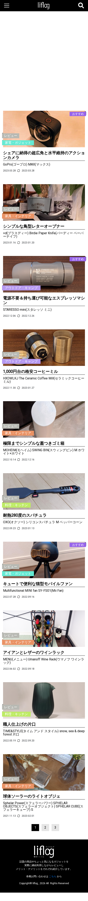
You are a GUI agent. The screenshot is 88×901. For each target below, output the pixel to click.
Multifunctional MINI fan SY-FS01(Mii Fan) (33, 591)
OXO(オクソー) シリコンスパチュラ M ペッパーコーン (42, 522)
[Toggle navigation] (6, 6)
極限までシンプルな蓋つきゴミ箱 (33, 443)
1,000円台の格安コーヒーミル (30, 371)
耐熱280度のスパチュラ (25, 515)
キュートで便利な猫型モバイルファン (38, 583)
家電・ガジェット (18, 143)
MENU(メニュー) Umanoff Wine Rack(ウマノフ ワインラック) (43, 661)
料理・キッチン (16, 505)
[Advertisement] (44, 48)
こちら (52, 876)
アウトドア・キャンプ (21, 288)
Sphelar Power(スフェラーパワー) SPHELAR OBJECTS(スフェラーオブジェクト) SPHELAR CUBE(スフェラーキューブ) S (43, 806)
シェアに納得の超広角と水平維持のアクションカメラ (44, 155)
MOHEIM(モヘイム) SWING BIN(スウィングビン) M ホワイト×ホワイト (44, 451)
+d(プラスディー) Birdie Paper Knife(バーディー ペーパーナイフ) (43, 234)
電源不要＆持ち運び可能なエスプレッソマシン (44, 300)
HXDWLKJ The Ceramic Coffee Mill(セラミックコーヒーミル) (43, 380)
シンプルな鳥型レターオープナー (33, 226)
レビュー (10, 136)
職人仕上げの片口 (19, 724)
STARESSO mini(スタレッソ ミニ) (27, 310)
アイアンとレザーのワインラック (33, 652)
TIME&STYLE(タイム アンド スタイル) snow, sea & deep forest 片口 (44, 732)
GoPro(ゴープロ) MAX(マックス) (26, 164)
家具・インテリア (18, 216)
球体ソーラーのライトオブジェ (31, 796)
